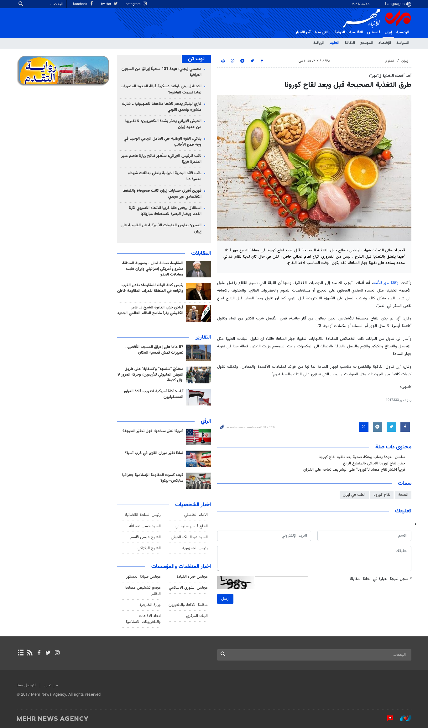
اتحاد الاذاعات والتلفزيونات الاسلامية (143, 619)
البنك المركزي (197, 616)
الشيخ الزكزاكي (149, 548)
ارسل (225, 599)
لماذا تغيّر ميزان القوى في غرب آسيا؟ (154, 453)
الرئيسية (402, 32)
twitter (106, 4)
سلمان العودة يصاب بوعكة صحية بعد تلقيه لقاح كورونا (362, 457)
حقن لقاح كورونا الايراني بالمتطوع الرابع (374, 463)
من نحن (51, 685)
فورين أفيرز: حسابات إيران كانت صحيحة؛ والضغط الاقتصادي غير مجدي (162, 194)
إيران (388, 32)
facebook (80, 4)
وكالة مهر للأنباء (386, 283)
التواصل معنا (27, 685)
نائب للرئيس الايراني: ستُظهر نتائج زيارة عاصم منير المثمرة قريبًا (161, 159)
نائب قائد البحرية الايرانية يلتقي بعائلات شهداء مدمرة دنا (164, 176)
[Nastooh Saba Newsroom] (402, 718)
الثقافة (350, 43)
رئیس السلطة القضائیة (143, 515)
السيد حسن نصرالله (145, 526)
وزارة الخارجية (150, 605)
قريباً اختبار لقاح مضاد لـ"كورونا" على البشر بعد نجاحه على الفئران (354, 470)
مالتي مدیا (322, 32)
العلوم (334, 43)
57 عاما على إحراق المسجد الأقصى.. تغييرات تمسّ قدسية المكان (154, 350)
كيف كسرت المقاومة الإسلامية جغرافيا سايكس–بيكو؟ (152, 478)
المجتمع (366, 43)
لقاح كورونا (381, 495)
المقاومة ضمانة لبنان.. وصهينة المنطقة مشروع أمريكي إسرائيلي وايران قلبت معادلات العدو (152, 269)
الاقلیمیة (356, 32)
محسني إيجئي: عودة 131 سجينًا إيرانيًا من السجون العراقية (161, 72)
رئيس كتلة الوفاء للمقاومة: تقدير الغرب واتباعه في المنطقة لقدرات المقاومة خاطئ (150, 288)
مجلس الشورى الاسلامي (188, 588)
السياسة (402, 43)
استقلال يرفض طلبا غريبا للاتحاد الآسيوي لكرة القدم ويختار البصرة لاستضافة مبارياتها (165, 211)
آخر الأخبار (303, 32)
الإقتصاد (384, 43)
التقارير (203, 337)
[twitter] (48, 653)
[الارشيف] (20, 653)
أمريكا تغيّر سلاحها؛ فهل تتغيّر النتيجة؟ (153, 431)
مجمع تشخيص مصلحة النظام (142, 591)
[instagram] (57, 653)
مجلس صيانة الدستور (143, 577)
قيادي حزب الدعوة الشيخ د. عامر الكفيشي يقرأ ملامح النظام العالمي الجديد (150, 310)
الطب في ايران (354, 495)
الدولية (340, 32)
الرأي (206, 421)
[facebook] (39, 653)
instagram (133, 4)
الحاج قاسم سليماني (191, 526)
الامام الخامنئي (196, 515)
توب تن (196, 59)
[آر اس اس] (30, 653)
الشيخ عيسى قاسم (145, 537)
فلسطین (373, 32)
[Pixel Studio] (387, 718)
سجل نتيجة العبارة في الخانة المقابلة (380, 579)
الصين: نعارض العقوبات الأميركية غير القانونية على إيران (161, 228)
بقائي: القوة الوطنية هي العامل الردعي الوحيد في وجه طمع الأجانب (162, 142)
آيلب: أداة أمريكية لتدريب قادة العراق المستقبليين (153, 394)
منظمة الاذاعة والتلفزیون (188, 605)
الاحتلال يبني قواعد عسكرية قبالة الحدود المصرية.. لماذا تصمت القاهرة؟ (161, 89)
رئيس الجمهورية (195, 548)
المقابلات (201, 253)
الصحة (403, 495)
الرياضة (318, 43)
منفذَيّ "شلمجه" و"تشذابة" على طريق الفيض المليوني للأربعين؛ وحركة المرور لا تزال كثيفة (150, 374)
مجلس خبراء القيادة (192, 577)
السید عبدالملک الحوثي (189, 537)
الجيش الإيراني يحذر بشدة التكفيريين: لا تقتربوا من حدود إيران (163, 124)
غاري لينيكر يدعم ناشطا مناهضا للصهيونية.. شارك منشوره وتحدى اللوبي (161, 107)
